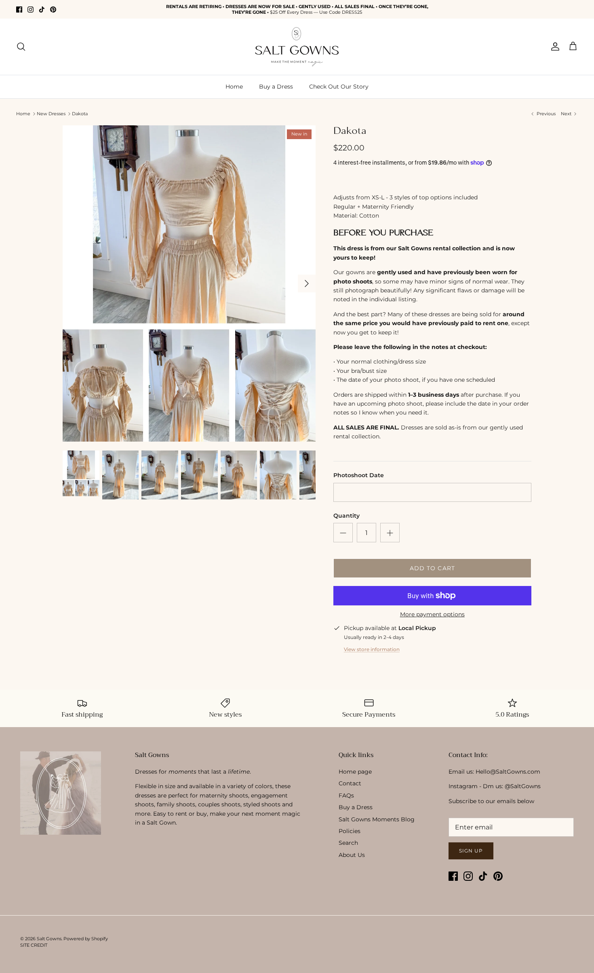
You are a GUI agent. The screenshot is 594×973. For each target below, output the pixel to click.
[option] (189, 283)
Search (348, 842)
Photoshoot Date (358, 475)
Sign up (471, 851)
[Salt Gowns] (297, 47)
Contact (350, 783)
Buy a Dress (276, 86)
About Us (352, 855)
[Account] (553, 46)
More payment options (432, 614)
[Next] (307, 283)
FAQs (346, 795)
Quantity (346, 515)
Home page (355, 771)
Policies (349, 831)
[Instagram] (30, 9)
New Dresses (51, 113)
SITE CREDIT (33, 945)
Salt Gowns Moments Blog (377, 819)
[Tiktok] (42, 9)
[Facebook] (19, 9)
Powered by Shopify (85, 938)
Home (234, 86)
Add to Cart (432, 568)
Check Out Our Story (339, 86)
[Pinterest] (53, 9)
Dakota (80, 113)
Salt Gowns (49, 938)
